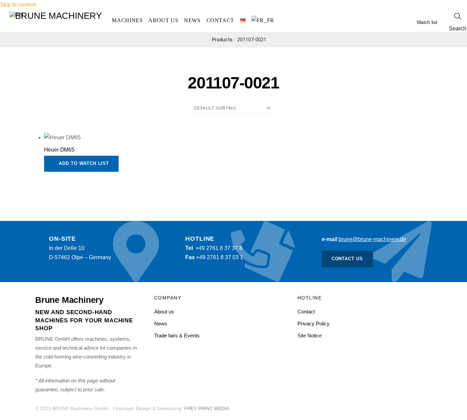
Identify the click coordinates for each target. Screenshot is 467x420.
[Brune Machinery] (56, 15)
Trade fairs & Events (177, 335)
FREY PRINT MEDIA (206, 408)
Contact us (347, 258)
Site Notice (309, 335)
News (192, 20)
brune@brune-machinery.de (372, 239)
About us (163, 20)
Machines (127, 20)
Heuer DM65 (59, 150)
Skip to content (18, 5)
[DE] (243, 20)
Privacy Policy (313, 323)
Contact (220, 20)
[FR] (262, 20)
